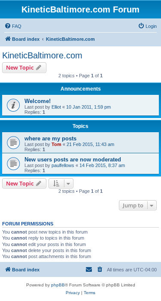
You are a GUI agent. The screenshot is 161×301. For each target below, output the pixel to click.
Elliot (56, 106)
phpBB (58, 285)
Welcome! (37, 101)
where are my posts (50, 138)
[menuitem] (12, 26)
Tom (56, 144)
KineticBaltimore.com (42, 55)
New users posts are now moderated (72, 159)
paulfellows (63, 165)
